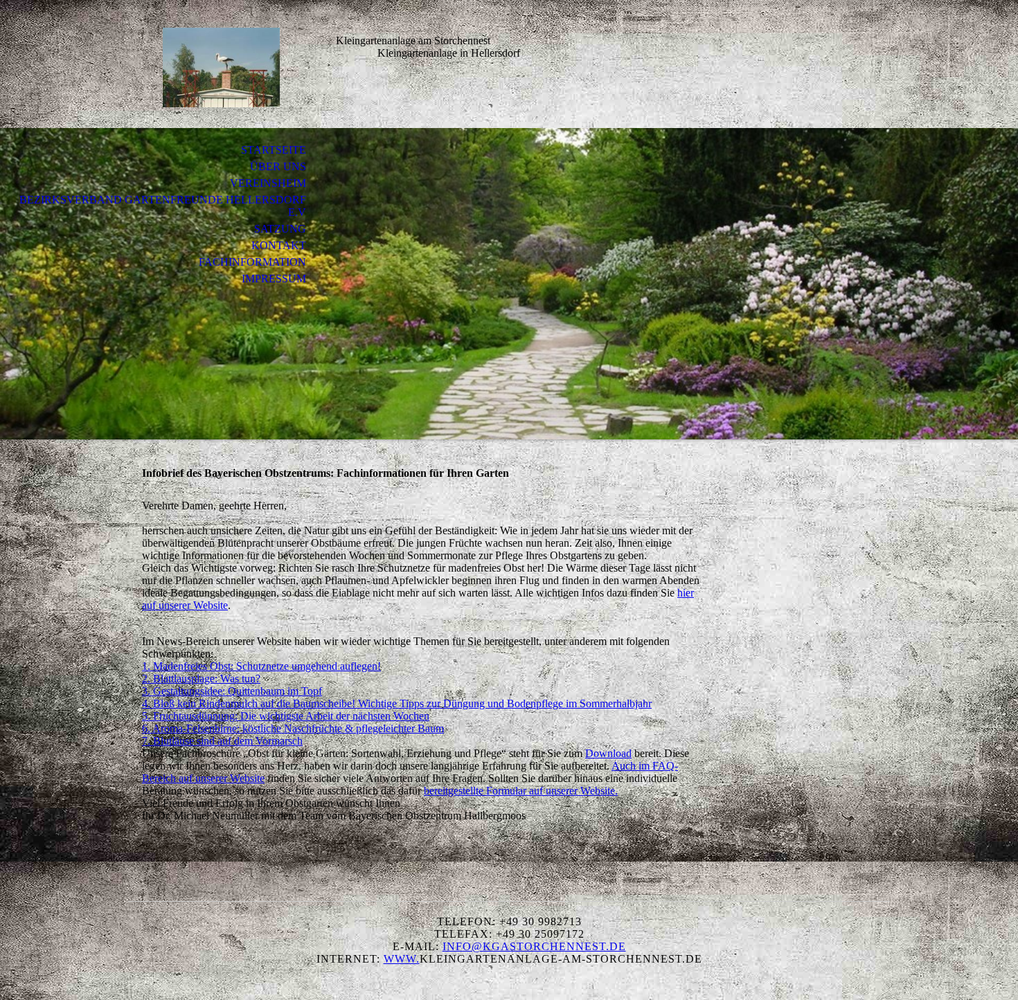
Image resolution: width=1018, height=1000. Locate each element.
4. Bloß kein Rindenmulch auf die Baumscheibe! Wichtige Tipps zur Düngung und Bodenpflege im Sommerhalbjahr (397, 703)
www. (402, 959)
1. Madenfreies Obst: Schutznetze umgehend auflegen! (261, 666)
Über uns (278, 166)
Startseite (273, 150)
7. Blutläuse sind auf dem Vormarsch (222, 741)
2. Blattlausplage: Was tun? (201, 678)
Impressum (274, 278)
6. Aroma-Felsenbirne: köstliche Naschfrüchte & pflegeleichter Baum (293, 728)
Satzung (280, 229)
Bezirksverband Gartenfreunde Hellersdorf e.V (162, 206)
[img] (221, 67)
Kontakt (278, 245)
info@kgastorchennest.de (534, 946)
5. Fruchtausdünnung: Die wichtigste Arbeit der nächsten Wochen (285, 716)
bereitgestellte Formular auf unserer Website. (521, 791)
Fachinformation (252, 262)
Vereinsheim (268, 183)
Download (608, 753)
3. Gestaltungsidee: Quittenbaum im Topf (232, 691)
